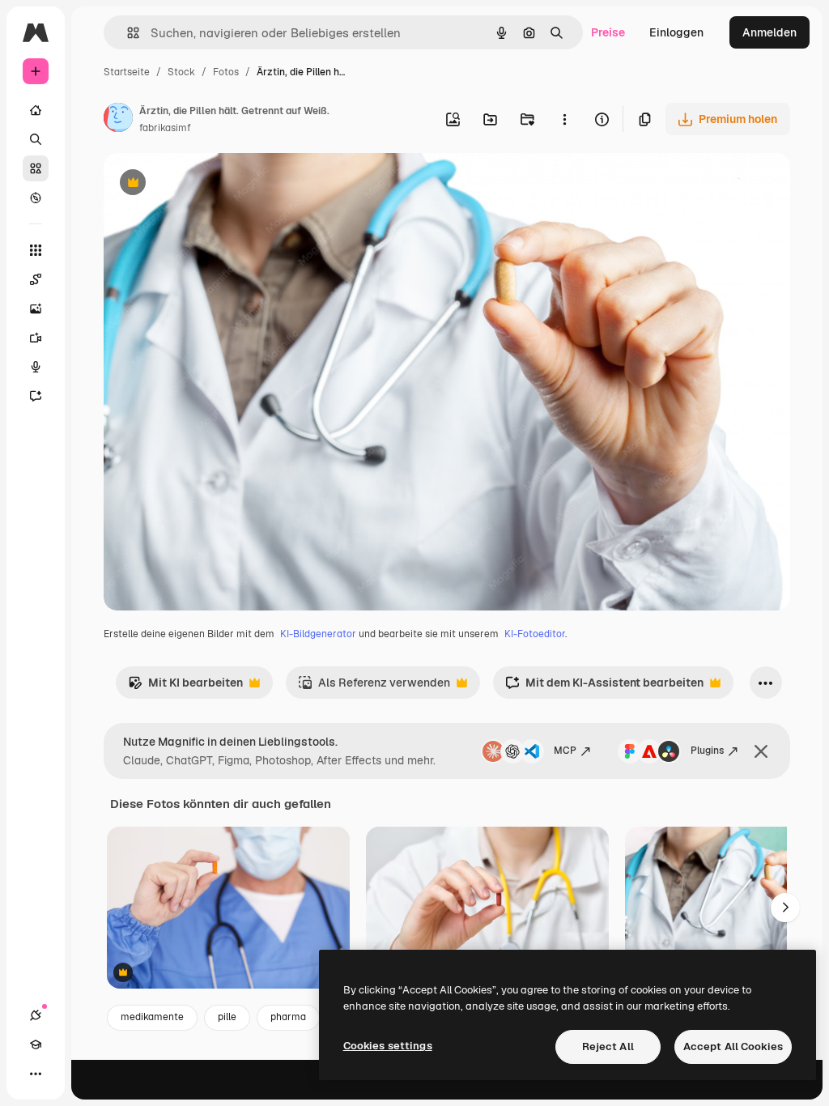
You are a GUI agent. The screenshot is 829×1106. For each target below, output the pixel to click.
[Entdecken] (36, 198)
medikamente (152, 1016)
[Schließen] (761, 751)
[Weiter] (785, 908)
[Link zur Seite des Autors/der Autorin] (118, 120)
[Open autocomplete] (126, 33)
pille (227, 1016)
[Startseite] (36, 110)
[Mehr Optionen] (564, 119)
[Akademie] (36, 1044)
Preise (608, 32)
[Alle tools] (36, 250)
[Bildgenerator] (36, 308)
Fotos (226, 72)
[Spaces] (36, 279)
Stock (181, 72)
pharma (288, 1016)
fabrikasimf (165, 127)
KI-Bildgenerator (318, 633)
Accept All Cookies (733, 1046)
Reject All (608, 1046)
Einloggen (676, 32)
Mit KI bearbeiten (185, 687)
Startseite (127, 72)
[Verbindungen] (36, 1015)
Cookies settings (387, 1046)
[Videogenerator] (36, 338)
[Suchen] (36, 139)
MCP (565, 750)
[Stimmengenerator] (36, 367)
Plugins (707, 750)
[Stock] (36, 168)
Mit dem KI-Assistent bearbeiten (604, 687)
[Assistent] (36, 396)
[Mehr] (36, 1074)
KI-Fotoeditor (534, 633)
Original (207, 184)
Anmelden (769, 32)
